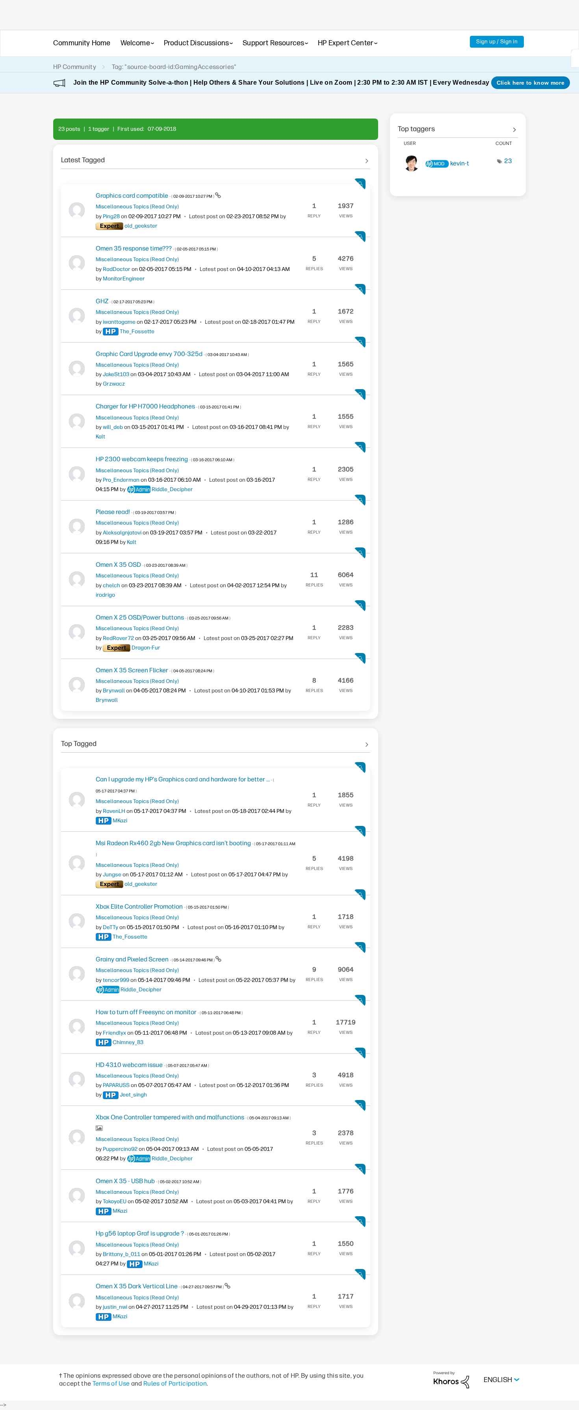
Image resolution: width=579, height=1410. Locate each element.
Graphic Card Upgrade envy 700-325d (172, 354)
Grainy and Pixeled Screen (155, 959)
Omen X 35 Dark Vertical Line (160, 1286)
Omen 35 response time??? (157, 248)
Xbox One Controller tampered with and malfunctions (193, 1117)
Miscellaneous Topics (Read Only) (137, 206)
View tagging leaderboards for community (458, 126)
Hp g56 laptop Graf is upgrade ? (163, 1233)
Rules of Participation (175, 1383)
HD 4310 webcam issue (152, 1065)
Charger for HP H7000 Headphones (168, 406)
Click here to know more (530, 83)
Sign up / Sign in (497, 41)
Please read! (136, 512)
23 (508, 161)
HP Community (74, 66)
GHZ (125, 301)
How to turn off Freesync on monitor (169, 1012)
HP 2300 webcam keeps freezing (165, 459)
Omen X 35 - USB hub (148, 1181)
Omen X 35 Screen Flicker (155, 670)
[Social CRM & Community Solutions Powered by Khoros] (451, 1379)
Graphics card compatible (155, 195)
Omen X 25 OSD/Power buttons (163, 617)
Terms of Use (111, 1383)
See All (215, 157)
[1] (575, 58)
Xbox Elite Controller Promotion (162, 906)
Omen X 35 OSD (141, 564)
